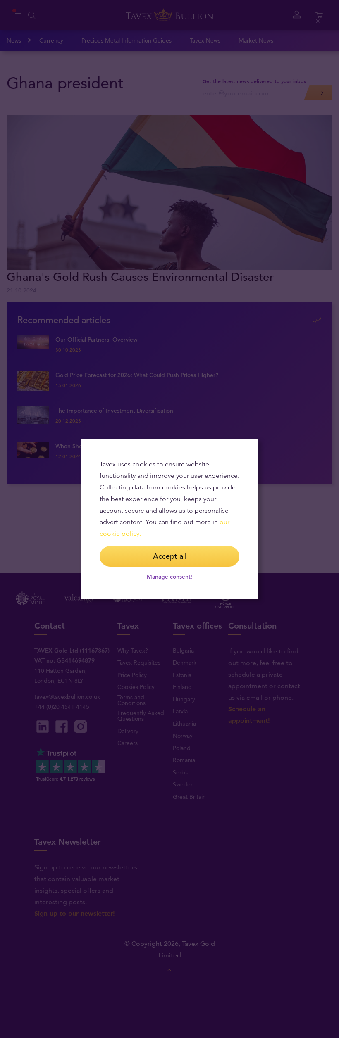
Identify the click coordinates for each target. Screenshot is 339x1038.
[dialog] (169, 519)
